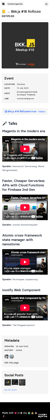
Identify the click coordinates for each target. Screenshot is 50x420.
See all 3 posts (10, 390)
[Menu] (46, 4)
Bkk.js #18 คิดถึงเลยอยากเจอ (21, 111)
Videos (41, 111)
